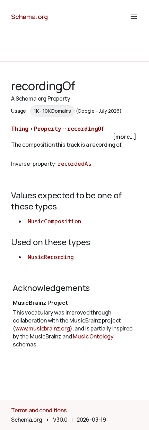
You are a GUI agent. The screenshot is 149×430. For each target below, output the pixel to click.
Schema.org (29, 16)
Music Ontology (93, 336)
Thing (19, 128)
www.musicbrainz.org (42, 328)
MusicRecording (51, 257)
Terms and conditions (39, 410)
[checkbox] (74, 137)
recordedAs (74, 163)
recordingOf (85, 128)
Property (47, 128)
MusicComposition (54, 221)
